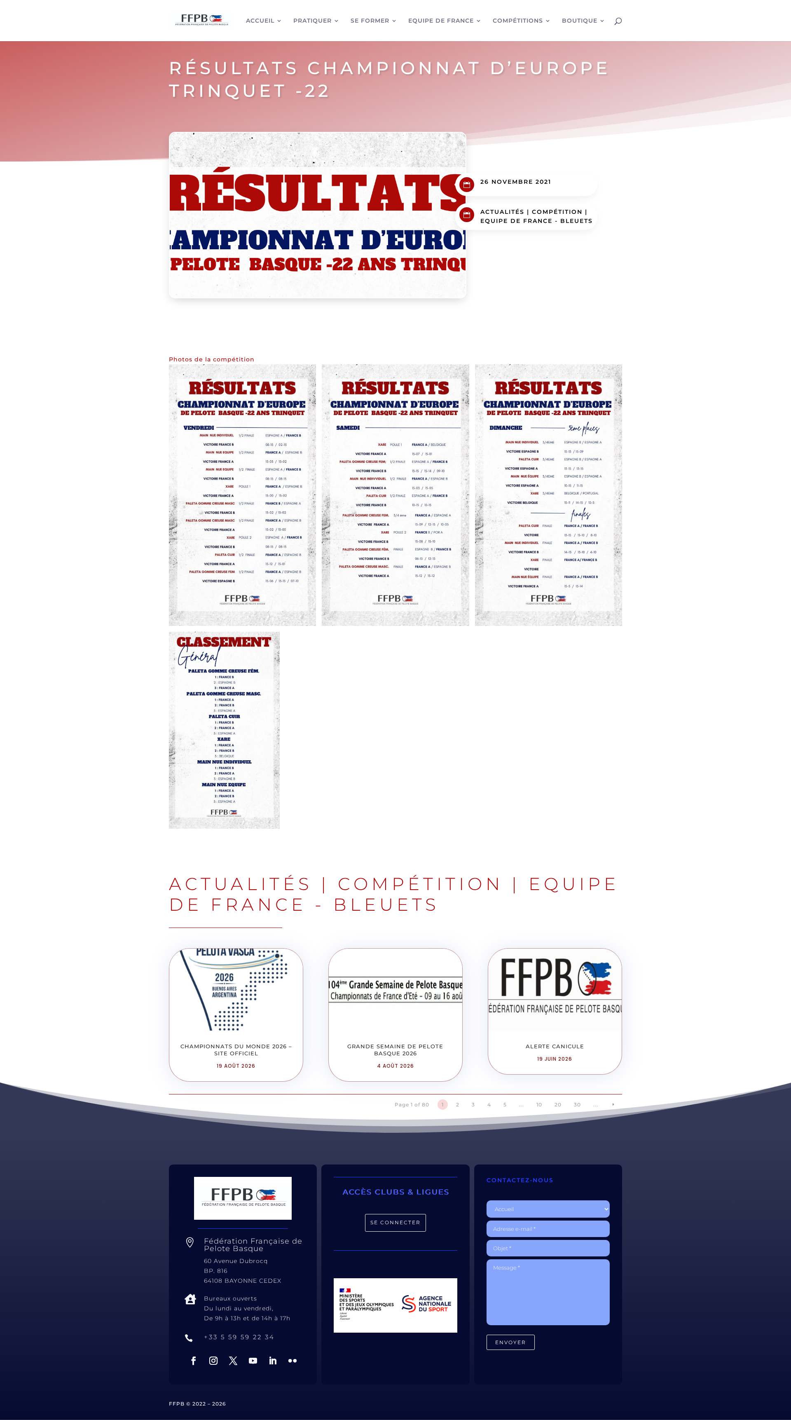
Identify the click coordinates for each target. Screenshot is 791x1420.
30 (577, 1104)
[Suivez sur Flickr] (292, 1360)
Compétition (557, 212)
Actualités (502, 212)
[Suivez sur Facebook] (193, 1360)
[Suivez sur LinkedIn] (272, 1360)
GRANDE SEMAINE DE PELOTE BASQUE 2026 (395, 1050)
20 (558, 1104)
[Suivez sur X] (233, 1360)
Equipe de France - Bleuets (536, 221)
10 (539, 1104)
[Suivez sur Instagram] (213, 1360)
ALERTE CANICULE (555, 1046)
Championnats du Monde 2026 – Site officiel (236, 1050)
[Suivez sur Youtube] (253, 1360)
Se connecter (395, 1222)
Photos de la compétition (212, 359)
